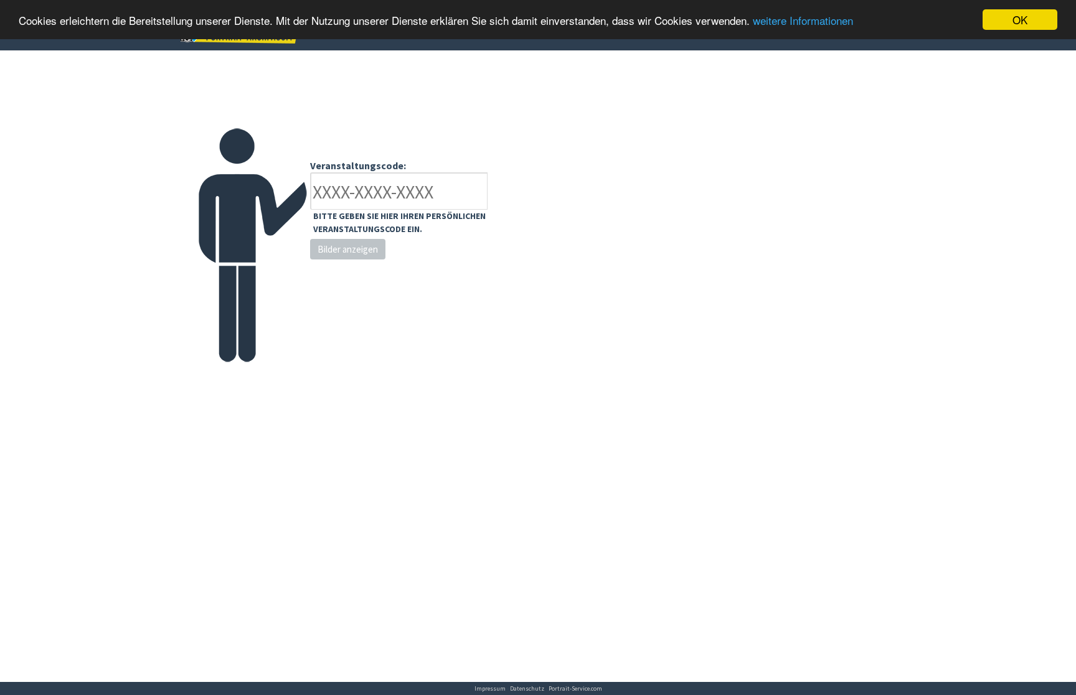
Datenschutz (527, 688)
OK (1019, 19)
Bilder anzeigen (348, 249)
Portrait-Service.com (575, 688)
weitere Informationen (803, 20)
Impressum (490, 688)
